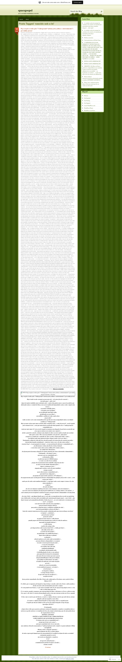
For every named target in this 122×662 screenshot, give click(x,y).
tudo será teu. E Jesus (65, 369)
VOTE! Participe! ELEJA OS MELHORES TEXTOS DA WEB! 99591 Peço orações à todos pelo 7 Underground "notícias (47, 388)
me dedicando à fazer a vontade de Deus (38, 240)
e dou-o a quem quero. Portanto (37, 153)
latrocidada (39, 233)
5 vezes (49, 32)
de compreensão (36, 119)
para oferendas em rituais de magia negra (52, 289)
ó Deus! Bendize (55, 77)
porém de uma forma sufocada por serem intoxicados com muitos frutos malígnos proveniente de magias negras (46, 305)
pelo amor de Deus (63, 295)
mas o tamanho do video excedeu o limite (52, 239)
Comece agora (78, 2)
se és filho (66, 346)
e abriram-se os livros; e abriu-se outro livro (43, 141)
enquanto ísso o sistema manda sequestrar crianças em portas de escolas (53, 213)
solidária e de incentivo (44, 355)
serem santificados (56, 353)
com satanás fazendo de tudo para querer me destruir (54, 93)
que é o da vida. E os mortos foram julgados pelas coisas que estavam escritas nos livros (47, 317)
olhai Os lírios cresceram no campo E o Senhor (56, 271)
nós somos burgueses (55, 251)
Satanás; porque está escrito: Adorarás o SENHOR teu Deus (56, 343)
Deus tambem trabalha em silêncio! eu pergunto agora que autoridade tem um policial (48, 127)
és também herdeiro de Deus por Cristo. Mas (40, 77)
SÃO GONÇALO (30, 344)
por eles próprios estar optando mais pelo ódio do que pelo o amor (48, 297)
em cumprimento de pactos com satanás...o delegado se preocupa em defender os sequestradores (46, 209)
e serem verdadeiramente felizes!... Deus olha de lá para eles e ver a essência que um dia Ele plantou (50, 187)
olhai (44, 271)
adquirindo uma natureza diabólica (59, 43)
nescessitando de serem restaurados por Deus (43, 252)
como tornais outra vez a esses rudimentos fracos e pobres (40, 98)
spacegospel (25, 10)
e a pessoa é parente (64, 139)
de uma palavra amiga (36, 126)
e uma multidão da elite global (52, 193)
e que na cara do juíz (69, 176)
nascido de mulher (57, 248)
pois (31, 297)
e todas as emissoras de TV (45, 190)
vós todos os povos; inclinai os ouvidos (63, 379)
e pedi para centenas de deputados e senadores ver (36, 170)
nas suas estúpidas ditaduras (45, 248)
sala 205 (39, 338)
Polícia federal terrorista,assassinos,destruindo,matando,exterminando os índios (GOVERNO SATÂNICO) (96, 78)
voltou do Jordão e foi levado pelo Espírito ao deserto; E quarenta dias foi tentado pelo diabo (47, 386)
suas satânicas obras (42, 356)
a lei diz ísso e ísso (66, 41)
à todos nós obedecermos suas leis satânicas (49, 66)
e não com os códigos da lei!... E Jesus (35, 162)
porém (50, 304)
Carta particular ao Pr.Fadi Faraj (92, 40)
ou (65, 275)
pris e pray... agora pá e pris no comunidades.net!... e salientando (43, 311)
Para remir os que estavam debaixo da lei (49, 291)
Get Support (87, 103)
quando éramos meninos (49, 314)
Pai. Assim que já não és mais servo (41, 286)
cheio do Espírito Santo (53, 84)
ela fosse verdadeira (25, 196)
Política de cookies (70, 658)
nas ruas (36, 248)
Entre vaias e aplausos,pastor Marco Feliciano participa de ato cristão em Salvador (90, 84)
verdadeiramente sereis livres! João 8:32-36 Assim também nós (35, 381)
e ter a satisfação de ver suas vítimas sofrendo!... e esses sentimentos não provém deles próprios (48, 187)
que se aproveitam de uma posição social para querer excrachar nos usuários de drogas (47, 323)
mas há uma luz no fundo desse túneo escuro (31, 239)
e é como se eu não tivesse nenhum (62, 141)
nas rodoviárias (29, 248)
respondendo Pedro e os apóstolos (57, 330)
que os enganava (57, 323)
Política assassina (88, 38)
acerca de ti (39, 43)
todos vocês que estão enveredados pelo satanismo (36, 367)
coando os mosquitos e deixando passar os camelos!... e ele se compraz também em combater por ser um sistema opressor (47, 91)
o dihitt (59, 257)
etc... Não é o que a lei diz (60, 216)
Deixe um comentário (58, 389)
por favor (65, 297)
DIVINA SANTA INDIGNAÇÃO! (92, 61)
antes (69, 49)
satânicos (23, 344)
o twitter (62, 269)
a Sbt (72, 41)
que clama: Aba (56, 318)
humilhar (65, 228)
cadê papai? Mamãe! (42, 84)
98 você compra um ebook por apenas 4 (60, 32)
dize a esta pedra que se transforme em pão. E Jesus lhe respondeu (52, 138)
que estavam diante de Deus (67, 318)
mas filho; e (71, 237)
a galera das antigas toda (26, 37)
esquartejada (59, 214)
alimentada (59, 49)
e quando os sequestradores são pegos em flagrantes (58, 173)
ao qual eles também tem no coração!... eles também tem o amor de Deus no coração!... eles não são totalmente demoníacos (47, 51)
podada (27, 297)
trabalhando (52, 367)
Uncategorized (37, 32)
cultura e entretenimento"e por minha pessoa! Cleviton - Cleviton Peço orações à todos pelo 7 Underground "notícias (46, 108)
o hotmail (57, 260)
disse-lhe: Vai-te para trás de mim (50, 129)
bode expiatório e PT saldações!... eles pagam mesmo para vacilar (42, 81)
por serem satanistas (44, 304)
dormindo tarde (55, 139)
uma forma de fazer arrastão (67, 370)
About (27, 19)
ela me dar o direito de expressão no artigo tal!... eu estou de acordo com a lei (49, 196)
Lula (60, 234)
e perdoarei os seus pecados (56, 170)
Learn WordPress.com (89, 105)
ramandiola (66, 329)
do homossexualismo (46, 139)
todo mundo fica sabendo (55, 366)
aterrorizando (59, 61)
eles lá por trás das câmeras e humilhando (43, 207)
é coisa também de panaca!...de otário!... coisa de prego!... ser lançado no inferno (55, 72)
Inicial (21, 19)
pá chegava (63, 294)
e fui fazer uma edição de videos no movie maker (48, 156)
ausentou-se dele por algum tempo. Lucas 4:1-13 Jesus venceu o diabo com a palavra (47, 62)
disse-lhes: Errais (63, 129)
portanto (26, 311)
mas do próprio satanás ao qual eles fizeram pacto (56, 237)
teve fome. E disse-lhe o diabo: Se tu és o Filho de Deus (36, 366)
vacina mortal (55, 376)
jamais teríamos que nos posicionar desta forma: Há (45, 231)
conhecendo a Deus (59, 98)
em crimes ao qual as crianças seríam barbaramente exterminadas (47, 207)
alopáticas (65, 49)
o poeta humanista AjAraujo (65, 260)
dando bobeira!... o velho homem (47, 115)
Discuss (86, 95)
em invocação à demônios (53, 210)
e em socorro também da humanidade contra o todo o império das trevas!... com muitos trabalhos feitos (46, 154)
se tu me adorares (55, 347)
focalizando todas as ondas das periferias (37, 222)
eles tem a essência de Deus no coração (62, 207)
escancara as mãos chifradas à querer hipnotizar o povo (42, 214)
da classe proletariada (34, 115)
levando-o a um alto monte (40, 234)
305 (46, 32)
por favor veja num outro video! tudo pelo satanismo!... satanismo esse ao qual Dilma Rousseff (48, 297)
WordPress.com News (89, 110)
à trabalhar (63, 66)
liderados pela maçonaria (52, 234)
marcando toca (48, 236)
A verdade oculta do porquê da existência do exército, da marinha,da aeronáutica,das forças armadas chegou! (92, 32)
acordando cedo (47, 43)
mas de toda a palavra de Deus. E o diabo (34, 237)
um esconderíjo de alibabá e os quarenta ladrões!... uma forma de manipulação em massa (46, 369)
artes (64, 55)
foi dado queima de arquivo (54, 222)
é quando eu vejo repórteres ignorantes (53, 75)
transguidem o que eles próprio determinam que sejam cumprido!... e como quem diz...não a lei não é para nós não (45, 368)
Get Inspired (87, 98)
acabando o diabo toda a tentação (28, 43)
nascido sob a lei (65, 248)
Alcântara (54, 49)
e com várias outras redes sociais (65, 145)
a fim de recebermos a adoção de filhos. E (64, 35)
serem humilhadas (47, 353)
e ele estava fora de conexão (52, 153)
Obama (66, 269)
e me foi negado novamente (52, 159)
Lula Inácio (63, 234)
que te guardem (68, 324)
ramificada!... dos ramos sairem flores (29, 330)
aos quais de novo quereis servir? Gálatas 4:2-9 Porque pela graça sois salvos (52, 52)
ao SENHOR (30, 52)
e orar (27, 167)
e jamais (44, 159)
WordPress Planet (88, 108)
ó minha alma (63, 77)
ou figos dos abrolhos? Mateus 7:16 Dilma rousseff (46, 282)
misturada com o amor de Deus (55, 240)
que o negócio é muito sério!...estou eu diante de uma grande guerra (36, 323)
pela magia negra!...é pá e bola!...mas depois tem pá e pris (45, 295)
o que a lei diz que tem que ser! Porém (35, 268)
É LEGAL (53, 63)
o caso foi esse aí (53, 257)
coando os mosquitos (43, 90)
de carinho (28, 119)
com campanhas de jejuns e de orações (32, 93)
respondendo (46, 330)
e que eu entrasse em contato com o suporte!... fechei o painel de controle (46, 176)
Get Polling (87, 100)
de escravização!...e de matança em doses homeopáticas (39, 121)
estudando (51, 216)
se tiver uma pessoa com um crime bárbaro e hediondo (38, 347)
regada (40, 330)
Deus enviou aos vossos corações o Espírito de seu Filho (55, 126)
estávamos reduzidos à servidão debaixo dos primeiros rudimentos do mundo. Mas (47, 215)
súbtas (35, 344)
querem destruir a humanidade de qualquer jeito (32, 326)
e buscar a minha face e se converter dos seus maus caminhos (46, 141)
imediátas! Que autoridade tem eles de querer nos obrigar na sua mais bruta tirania (47, 229)
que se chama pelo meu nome (57, 324)
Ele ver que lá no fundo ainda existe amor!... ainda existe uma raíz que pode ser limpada (41, 200)
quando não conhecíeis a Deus (39, 315)
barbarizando (24, 81)
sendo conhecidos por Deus (64, 352)
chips (60, 84)
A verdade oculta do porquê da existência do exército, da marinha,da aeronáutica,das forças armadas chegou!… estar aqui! (92, 25)
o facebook (64, 257)
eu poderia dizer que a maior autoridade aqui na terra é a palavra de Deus (47, 217)
